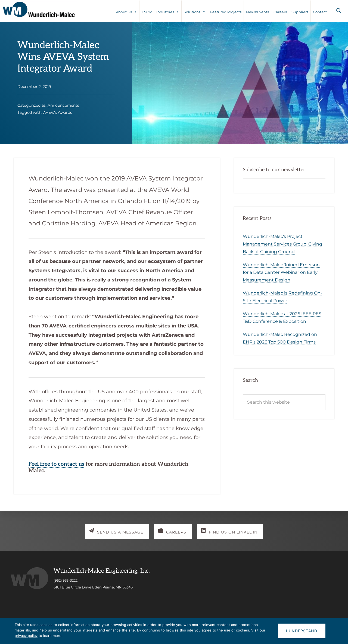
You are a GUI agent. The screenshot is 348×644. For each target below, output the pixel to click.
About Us (124, 12)
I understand (301, 630)
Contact (320, 12)
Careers (280, 12)
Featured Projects (225, 12)
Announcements (63, 105)
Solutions (192, 12)
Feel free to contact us (56, 464)
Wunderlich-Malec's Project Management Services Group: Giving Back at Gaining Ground (282, 244)
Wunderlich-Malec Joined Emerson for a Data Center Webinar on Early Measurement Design (281, 272)
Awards (65, 112)
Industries (165, 12)
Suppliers (299, 12)
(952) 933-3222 (65, 580)
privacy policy (26, 635)
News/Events (257, 12)
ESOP (147, 12)
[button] (338, 10)
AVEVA (49, 112)
